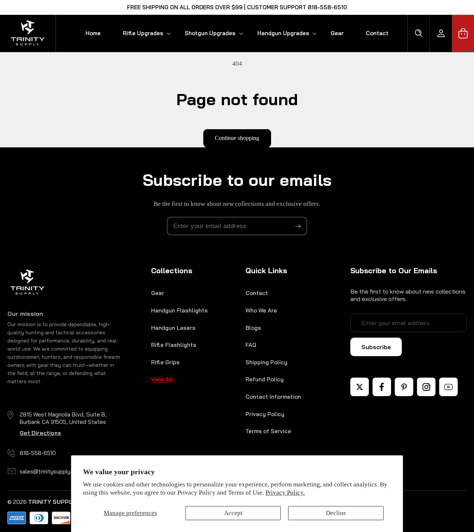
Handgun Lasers (173, 327)
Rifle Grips (165, 362)
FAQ (251, 344)
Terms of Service (268, 431)
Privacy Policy (265, 414)
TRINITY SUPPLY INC (57, 501)
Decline (336, 512)
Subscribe (376, 347)
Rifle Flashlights (173, 344)
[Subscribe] (298, 226)
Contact (257, 293)
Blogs (253, 327)
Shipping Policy (266, 362)
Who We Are (261, 310)
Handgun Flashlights (179, 310)
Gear (157, 293)
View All (162, 379)
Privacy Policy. (285, 492)
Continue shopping (237, 138)
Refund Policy (265, 379)
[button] (143, 33)
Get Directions (40, 432)
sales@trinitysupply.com (51, 471)
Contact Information (273, 396)
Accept (233, 512)
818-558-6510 (38, 452)
